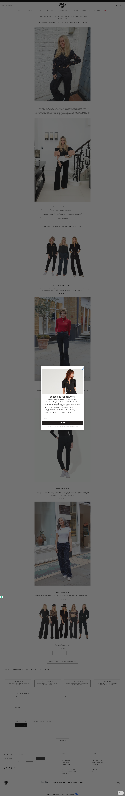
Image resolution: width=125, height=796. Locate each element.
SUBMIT (62, 423)
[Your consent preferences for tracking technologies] (1, 597)
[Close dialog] (82, 368)
